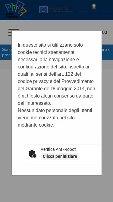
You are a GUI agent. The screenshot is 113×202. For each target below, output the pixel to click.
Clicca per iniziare (60, 156)
